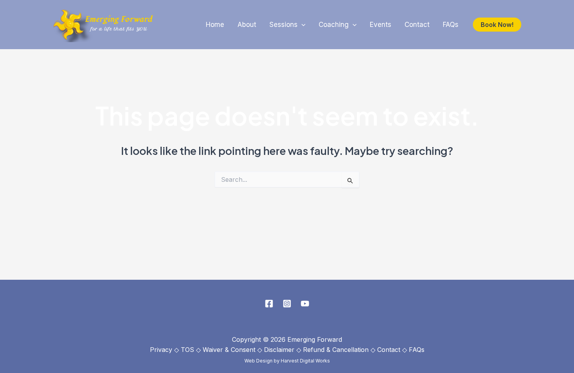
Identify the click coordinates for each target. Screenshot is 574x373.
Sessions (283, 24)
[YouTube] (305, 303)
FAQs (450, 24)
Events (380, 24)
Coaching (334, 24)
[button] (301, 25)
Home (215, 24)
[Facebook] (269, 303)
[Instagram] (287, 303)
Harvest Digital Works (305, 361)
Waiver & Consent (229, 349)
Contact (417, 24)
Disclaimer (279, 349)
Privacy (161, 349)
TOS (187, 349)
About (246, 24)
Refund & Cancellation (336, 349)
